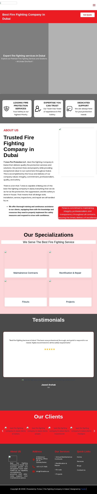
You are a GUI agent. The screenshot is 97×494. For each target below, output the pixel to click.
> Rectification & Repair (61, 464)
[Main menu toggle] (94, 5)
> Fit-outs (58, 470)
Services (80, 461)
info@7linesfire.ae (42, 471)
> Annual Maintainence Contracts (63, 458)
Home (79, 457)
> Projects (58, 474)
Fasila (83, 489)
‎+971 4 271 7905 (41, 467)
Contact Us (81, 470)
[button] (2, 431)
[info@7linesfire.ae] (33, 471)
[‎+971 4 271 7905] (33, 467)
